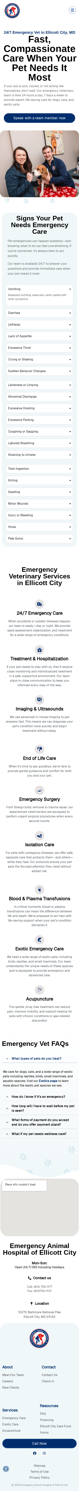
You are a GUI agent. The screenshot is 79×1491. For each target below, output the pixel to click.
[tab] (39, 1058)
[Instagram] (44, 1453)
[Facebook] (35, 1453)
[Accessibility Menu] (6, 1469)
